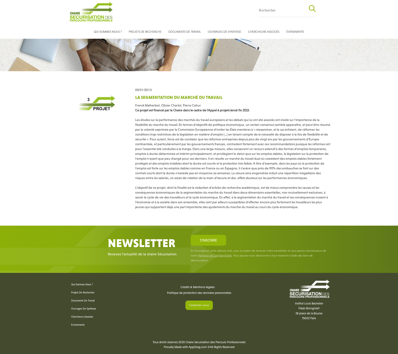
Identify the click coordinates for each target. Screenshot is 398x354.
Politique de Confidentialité (215, 255)
